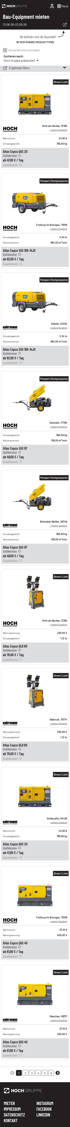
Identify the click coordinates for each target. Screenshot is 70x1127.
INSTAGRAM (44, 1103)
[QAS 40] (35, 911)
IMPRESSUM (12, 1109)
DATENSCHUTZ (14, 1115)
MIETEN (9, 1103)
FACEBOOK (44, 1109)
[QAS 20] (35, 119)
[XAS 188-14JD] (35, 218)
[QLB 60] (35, 614)
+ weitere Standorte (58, 129)
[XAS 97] (35, 416)
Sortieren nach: (14, 56)
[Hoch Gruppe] (14, 6)
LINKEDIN (43, 1115)
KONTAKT (11, 1120)
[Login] (52, 6)
